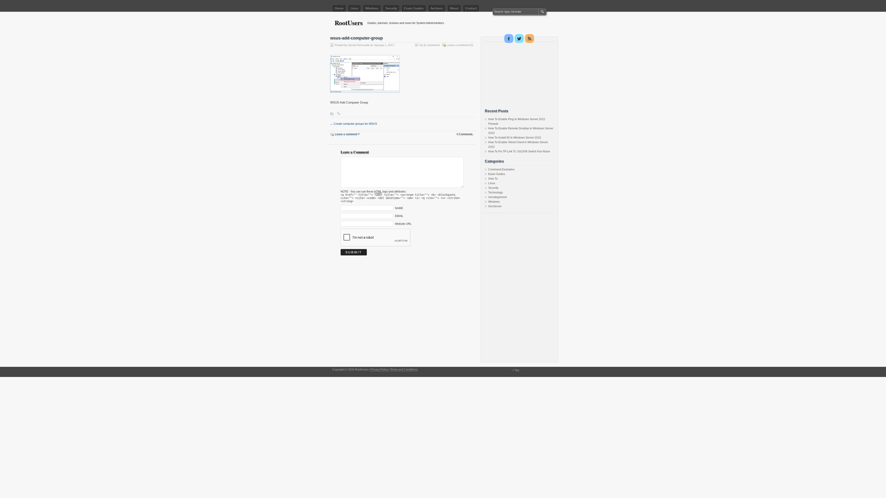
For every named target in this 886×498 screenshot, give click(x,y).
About (454, 8)
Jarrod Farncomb (358, 45)
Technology (495, 192)
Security (391, 8)
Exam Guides (414, 8)
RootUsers (349, 22)
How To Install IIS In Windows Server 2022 (514, 137)
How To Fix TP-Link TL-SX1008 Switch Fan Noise (519, 151)
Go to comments (429, 45)
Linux (354, 8)
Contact (471, 8)
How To (493, 178)
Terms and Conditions (404, 369)
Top (517, 370)
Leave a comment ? (347, 134)
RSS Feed (529, 38)
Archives (437, 8)
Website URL (403, 223)
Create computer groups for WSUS (353, 123)
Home (339, 8)
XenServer (495, 206)
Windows (371, 8)
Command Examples (501, 169)
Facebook (508, 38)
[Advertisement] (519, 75)
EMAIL (399, 215)
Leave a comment (458, 45)
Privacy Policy (379, 369)
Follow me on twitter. (519, 38)
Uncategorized (497, 197)
